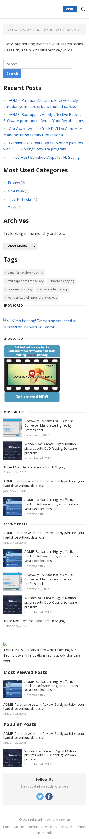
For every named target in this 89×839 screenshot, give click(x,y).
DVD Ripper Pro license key (26, 281)
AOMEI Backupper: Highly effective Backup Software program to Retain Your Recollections (51, 504)
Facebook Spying (62, 281)
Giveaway (16, 191)
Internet (80, 827)
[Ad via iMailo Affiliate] (31, 400)
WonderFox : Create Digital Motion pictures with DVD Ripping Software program (50, 448)
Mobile (19, 827)
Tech (12, 207)
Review (14, 182)
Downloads (49, 827)
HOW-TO (66, 827)
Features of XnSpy (20, 289)
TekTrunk (36, 820)
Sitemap (64, 820)
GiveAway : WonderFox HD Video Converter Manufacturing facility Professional (48, 425)
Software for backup (54, 289)
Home (7, 827)
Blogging (32, 827)
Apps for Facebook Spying (25, 272)
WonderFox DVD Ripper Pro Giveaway (32, 297)
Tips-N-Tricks (20, 199)
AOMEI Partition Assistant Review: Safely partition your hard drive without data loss (43, 483)
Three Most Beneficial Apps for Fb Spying (44, 157)
